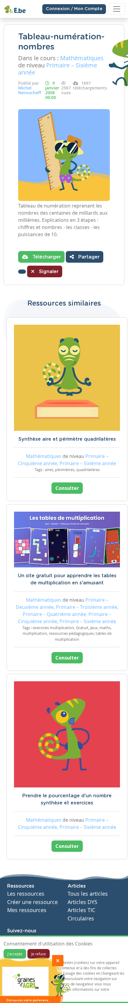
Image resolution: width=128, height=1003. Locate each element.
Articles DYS (82, 902)
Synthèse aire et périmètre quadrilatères (67, 439)
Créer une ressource (32, 902)
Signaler (48, 271)
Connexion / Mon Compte (74, 9)
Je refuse (38, 953)
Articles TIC (81, 910)
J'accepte (14, 953)
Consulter (67, 488)
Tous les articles (88, 893)
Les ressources (25, 893)
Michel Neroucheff (29, 90)
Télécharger (46, 257)
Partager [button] (88, 257)
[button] (22, 272)
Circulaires (81, 918)
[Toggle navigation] (116, 9)
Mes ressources (26, 910)
